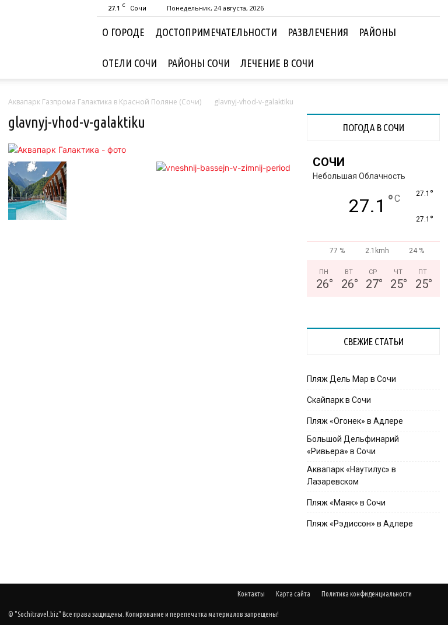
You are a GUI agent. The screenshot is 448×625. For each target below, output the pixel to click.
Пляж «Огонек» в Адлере (355, 421)
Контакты (251, 594)
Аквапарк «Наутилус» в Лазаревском (351, 475)
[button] (426, 32)
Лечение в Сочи (277, 63)
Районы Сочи (198, 63)
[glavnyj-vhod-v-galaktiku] (67, 150)
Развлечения (318, 32)
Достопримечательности (216, 32)
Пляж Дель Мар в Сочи (351, 379)
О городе (123, 32)
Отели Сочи (129, 63)
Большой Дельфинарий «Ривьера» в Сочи (353, 445)
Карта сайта (293, 594)
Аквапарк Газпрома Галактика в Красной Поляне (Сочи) (104, 102)
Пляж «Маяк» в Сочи (346, 502)
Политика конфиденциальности (366, 594)
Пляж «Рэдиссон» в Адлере (360, 523)
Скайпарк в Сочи (339, 400)
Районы (377, 32)
